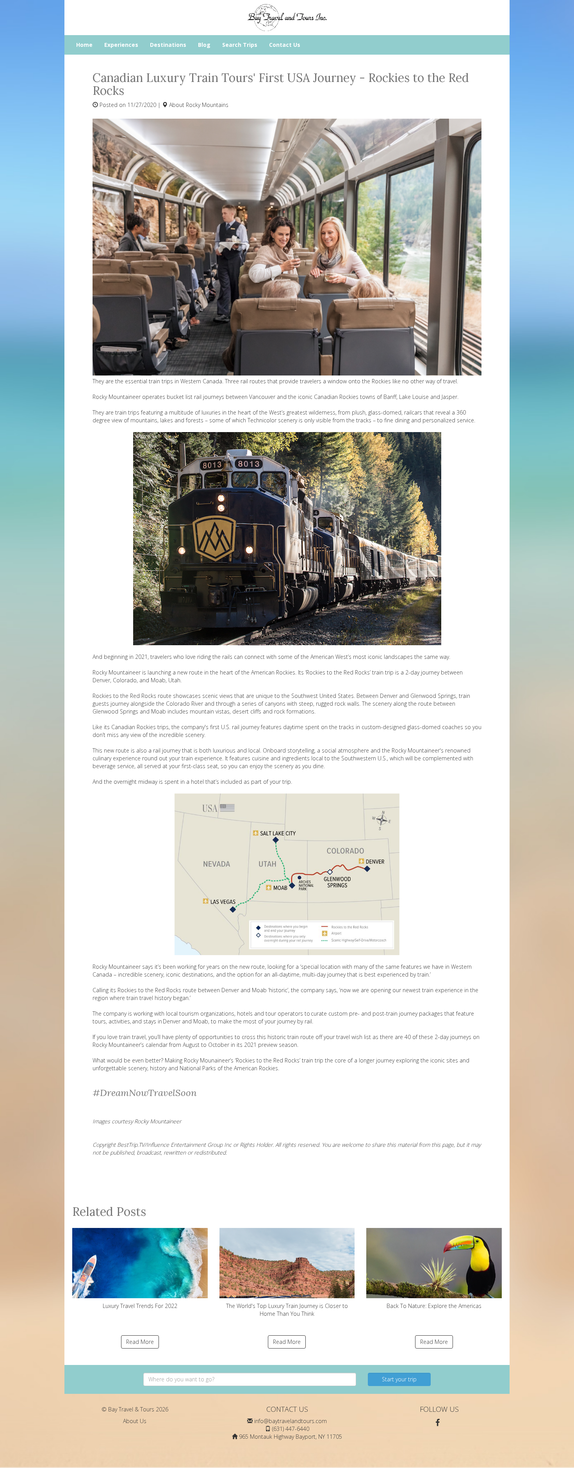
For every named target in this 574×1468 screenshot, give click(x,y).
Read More (140, 1341)
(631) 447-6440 (290, 1428)
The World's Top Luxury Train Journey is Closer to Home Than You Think (287, 1309)
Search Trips (239, 44)
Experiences (121, 44)
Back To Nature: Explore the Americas (434, 1306)
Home (84, 44)
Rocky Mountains (207, 105)
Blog (204, 44)
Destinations (168, 44)
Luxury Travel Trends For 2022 (140, 1306)
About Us (134, 1421)
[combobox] (249, 1379)
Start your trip (399, 1379)
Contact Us (284, 44)
